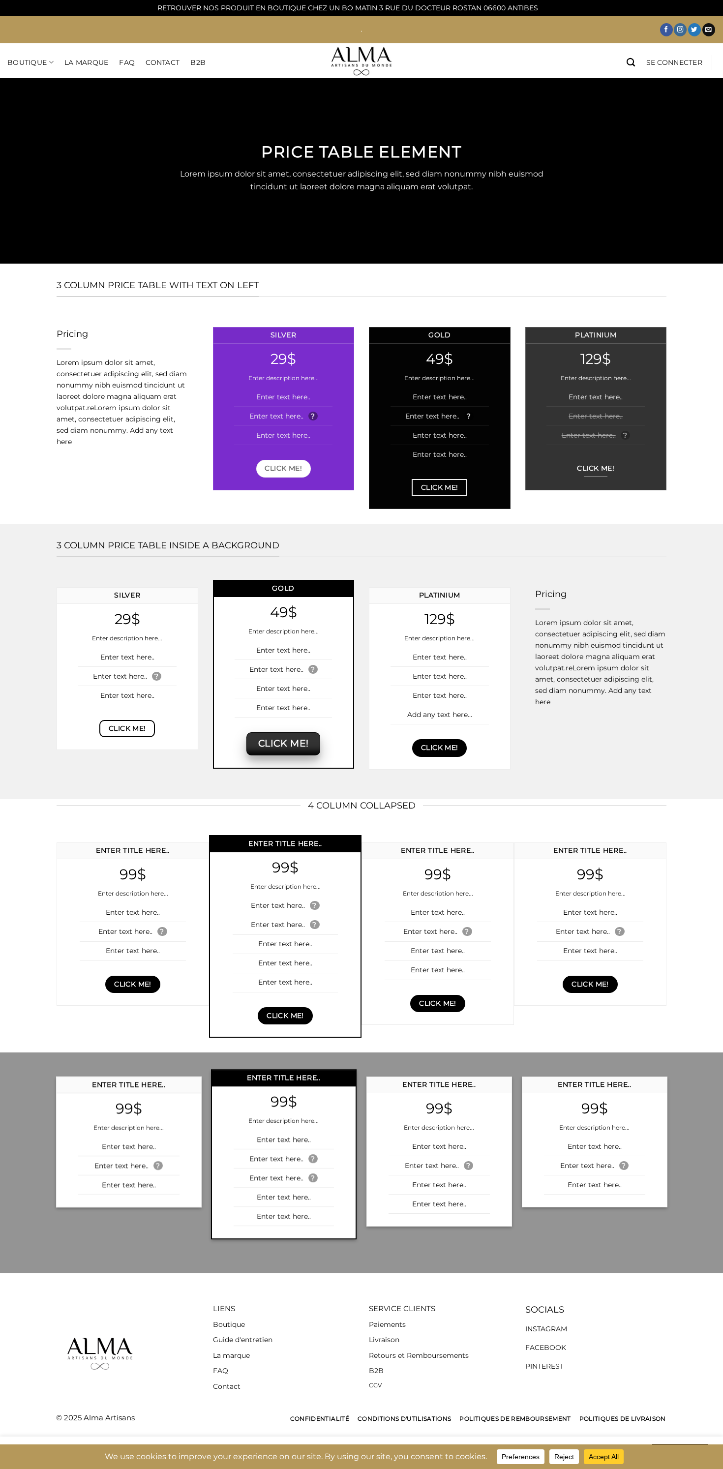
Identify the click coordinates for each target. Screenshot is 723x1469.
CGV (375, 1385)
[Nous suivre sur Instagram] (680, 29)
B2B (198, 62)
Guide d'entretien (242, 1339)
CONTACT (163, 62)
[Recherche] (631, 63)
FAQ (127, 62)
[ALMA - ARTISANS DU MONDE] (361, 60)
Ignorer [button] (553, 7)
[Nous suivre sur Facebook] (666, 29)
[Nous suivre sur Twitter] (694, 29)
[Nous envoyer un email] (708, 29)
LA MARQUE (86, 62)
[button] (674, 62)
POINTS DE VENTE (46, 116)
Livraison (384, 1340)
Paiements (387, 1324)
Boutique (27, 62)
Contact (227, 1386)
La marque (231, 1355)
